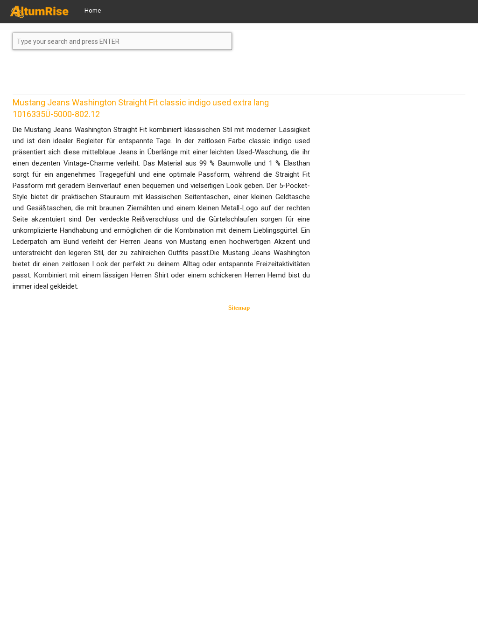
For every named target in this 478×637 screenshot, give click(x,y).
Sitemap (239, 307)
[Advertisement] (87, 76)
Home (92, 10)
